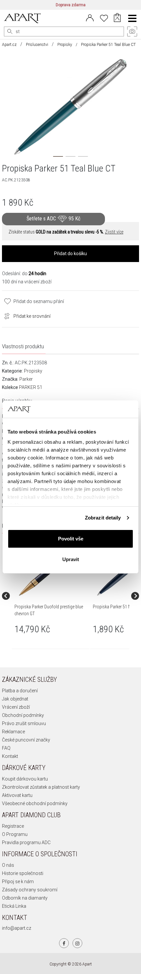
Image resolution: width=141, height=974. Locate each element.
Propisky (64, 44)
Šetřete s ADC (53, 218)
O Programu (15, 834)
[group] (51, 596)
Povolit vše (70, 538)
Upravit (70, 559)
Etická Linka (14, 906)
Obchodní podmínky (23, 715)
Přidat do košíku (70, 253)
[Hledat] (9, 31)
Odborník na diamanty (25, 898)
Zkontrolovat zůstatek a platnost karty (41, 787)
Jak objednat (15, 698)
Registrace (13, 826)
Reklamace (13, 731)
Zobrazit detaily (103, 517)
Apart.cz (9, 44)
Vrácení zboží (16, 707)
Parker (26, 379)
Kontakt (10, 756)
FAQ (6, 748)
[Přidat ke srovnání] (5, 315)
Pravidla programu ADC (26, 842)
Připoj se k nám (18, 881)
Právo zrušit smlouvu (24, 723)
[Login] (90, 17)
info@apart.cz (16, 928)
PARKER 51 (30, 387)
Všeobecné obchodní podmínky (35, 803)
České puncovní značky (26, 739)
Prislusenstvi (37, 44)
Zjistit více (114, 231)
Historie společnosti (22, 873)
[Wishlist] (104, 17)
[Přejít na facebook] (64, 943)
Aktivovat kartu (17, 795)
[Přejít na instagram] (77, 943)
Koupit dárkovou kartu (25, 778)
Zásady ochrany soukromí (29, 889)
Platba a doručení (20, 690)
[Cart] (117, 18)
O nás (8, 865)
